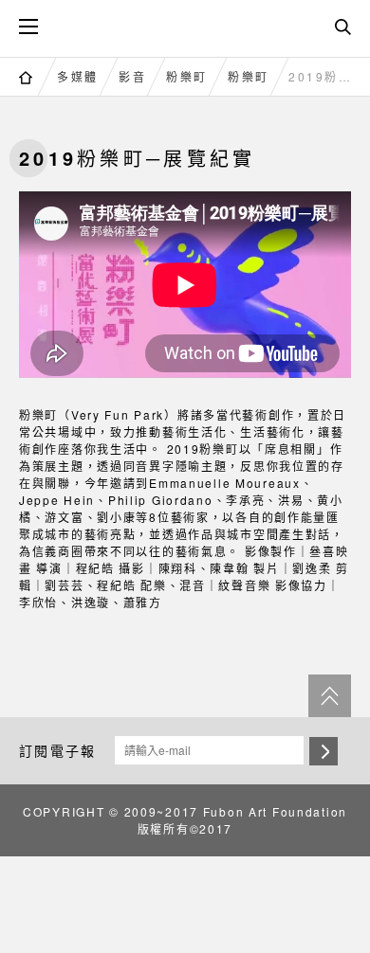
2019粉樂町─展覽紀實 (324, 76)
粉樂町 (187, 76)
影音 (132, 76)
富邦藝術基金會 (185, 25)
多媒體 (78, 76)
